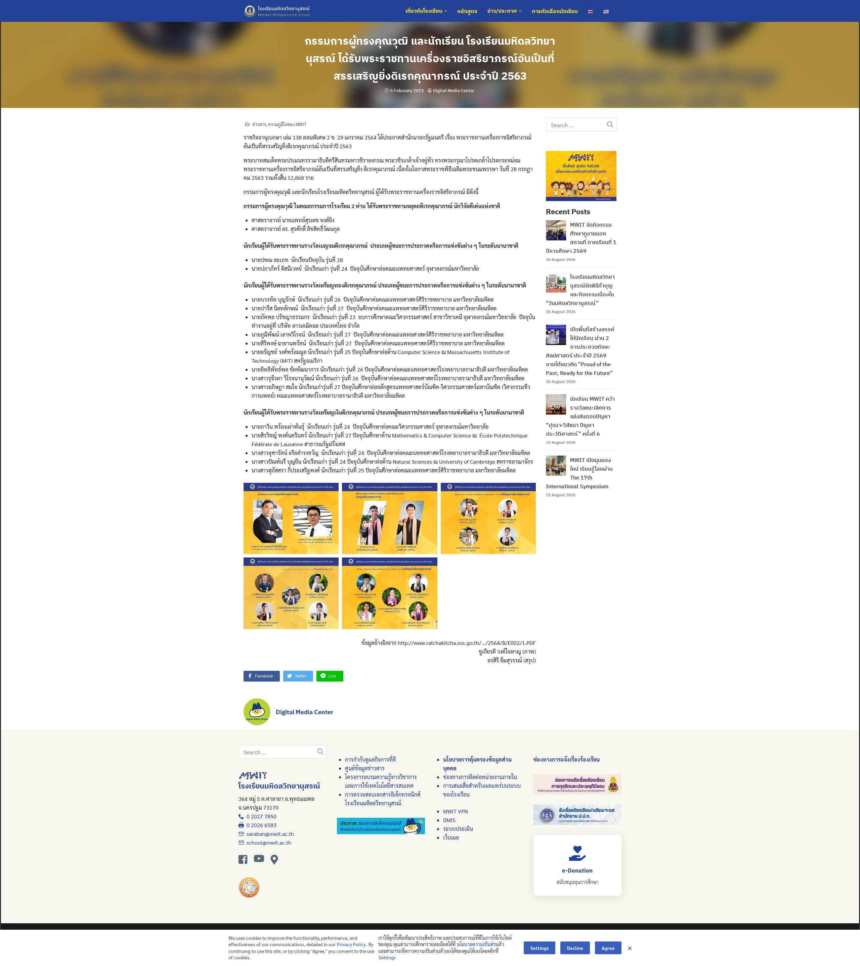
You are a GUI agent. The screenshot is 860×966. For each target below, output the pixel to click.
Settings (387, 957)
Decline (575, 948)
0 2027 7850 (260, 816)
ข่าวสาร (259, 124)
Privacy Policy (351, 944)
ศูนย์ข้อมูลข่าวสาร (365, 768)
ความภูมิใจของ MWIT (287, 124)
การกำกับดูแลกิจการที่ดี (370, 759)
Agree (608, 948)
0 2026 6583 (260, 824)
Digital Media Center (453, 90)
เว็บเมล (451, 837)
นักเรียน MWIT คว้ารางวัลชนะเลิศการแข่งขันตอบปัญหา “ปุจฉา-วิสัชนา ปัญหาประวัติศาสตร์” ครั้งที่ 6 (580, 416)
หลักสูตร (467, 11)
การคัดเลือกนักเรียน (555, 11)
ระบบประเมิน (458, 828)
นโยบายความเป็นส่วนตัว (480, 944)
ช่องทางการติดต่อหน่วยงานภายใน (480, 776)
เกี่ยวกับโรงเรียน (424, 11)
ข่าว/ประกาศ (502, 11)
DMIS (449, 819)
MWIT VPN (455, 811)
